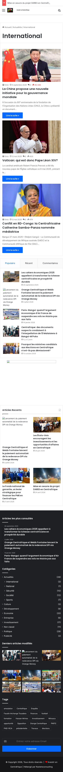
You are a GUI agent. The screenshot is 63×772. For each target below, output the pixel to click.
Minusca (52, 718)
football (45, 713)
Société (9, 595)
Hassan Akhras (22, 718)
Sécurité (10, 590)
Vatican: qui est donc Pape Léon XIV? (30, 160)
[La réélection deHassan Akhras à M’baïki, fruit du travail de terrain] (11, 687)
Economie (8, 613)
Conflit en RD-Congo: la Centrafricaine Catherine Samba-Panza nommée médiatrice (31, 227)
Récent (29, 263)
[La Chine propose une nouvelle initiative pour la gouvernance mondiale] (31, 65)
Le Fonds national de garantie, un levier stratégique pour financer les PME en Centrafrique (13, 492)
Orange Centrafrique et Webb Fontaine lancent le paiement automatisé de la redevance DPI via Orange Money (40, 294)
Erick (7, 85)
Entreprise (8, 618)
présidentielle (21, 728)
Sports (9, 600)
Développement (11, 609)
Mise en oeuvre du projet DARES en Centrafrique (30, 3)
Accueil (7, 27)
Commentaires (50, 263)
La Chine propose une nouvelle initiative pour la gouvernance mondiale (25, 93)
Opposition (21, 723)
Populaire (10, 263)
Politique (8, 631)
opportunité (8, 723)
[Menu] (3, 11)
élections (46, 728)
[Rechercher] (59, 11)
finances (34, 713)
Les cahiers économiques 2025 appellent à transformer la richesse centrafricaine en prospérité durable (40, 277)
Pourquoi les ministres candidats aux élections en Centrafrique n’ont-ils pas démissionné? (39, 347)
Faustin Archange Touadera (15, 713)
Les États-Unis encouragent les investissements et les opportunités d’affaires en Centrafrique (46, 441)
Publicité (8, 636)
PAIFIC (53, 723)
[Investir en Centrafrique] (19, 10)
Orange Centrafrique (38, 723)
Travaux (34, 728)
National (10, 586)
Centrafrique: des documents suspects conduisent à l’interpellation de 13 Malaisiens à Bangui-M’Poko (39, 332)
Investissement (11, 622)
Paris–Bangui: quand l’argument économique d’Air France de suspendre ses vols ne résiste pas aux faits (39, 315)
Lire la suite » (12, 115)
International (12, 581)
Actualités (17, 27)
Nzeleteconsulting (44, 767)
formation (8, 718)
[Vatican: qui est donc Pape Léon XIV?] (31, 136)
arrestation (8, 708)
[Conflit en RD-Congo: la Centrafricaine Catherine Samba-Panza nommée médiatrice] (31, 200)
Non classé (9, 627)
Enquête (34, 708)
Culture (7, 604)
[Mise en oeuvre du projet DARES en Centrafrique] (47, 475)
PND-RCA (8, 728)
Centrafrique (22, 708)
